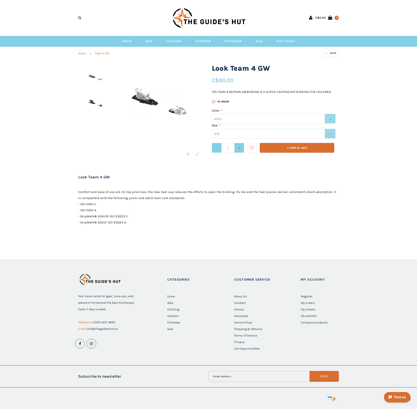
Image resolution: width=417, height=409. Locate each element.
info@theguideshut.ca (102, 329)
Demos (239, 309)
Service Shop (243, 322)
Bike (149, 41)
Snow (127, 41)
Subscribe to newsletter (99, 376)
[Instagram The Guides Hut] (91, 344)
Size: (216, 125)
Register (307, 296)
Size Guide (241, 316)
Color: (217, 110)
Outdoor (203, 41)
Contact (240, 303)
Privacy (239, 342)
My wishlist (309, 316)
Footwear (233, 41)
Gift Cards (286, 41)
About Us (240, 296)
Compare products (314, 322)
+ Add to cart (297, 148)
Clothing (174, 41)
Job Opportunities (247, 348)
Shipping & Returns (248, 329)
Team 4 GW (102, 53)
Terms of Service (245, 335)
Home (82, 53)
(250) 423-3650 (104, 322)
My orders (308, 303)
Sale (259, 41)
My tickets (308, 309)
